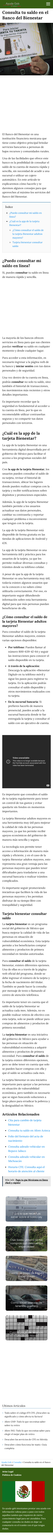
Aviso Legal (7, 1471)
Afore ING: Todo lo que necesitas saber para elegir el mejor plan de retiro (27, 1432)
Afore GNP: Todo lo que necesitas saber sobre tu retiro (25, 1423)
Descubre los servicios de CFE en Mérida (26, 1439)
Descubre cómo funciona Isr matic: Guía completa (26, 1446)
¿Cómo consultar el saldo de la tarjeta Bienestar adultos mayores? (28, 234)
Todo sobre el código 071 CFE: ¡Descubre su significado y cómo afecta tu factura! (27, 1414)
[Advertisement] (26, 104)
